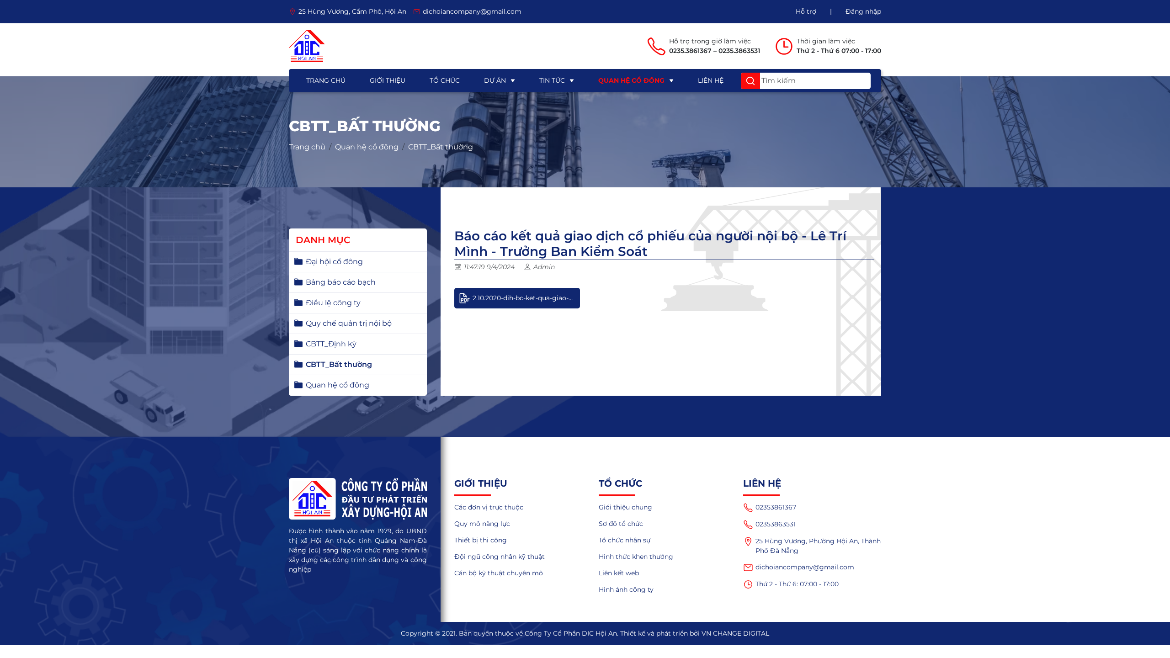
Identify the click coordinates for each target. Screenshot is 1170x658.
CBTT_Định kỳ (331, 344)
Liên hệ (710, 80)
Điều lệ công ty (333, 302)
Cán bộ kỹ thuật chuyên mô (498, 573)
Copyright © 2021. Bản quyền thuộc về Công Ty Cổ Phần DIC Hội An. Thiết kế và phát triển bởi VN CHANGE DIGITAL (585, 633)
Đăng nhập (863, 11)
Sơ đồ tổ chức (621, 524)
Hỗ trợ (806, 11)
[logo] (307, 46)
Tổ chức (445, 80)
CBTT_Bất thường (440, 147)
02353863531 (775, 524)
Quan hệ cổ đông (631, 80)
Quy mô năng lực (482, 524)
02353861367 (775, 507)
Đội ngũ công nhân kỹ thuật (499, 556)
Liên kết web (619, 573)
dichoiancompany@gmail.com (804, 567)
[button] (750, 81)
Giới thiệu (387, 80)
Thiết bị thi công (480, 540)
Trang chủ (326, 80)
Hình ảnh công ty (626, 589)
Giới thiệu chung (625, 507)
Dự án (495, 80)
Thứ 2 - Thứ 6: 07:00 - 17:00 (797, 584)
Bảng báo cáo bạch (341, 282)
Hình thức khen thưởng (636, 556)
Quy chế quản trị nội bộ (349, 323)
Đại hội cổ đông (334, 261)
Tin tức (552, 80)
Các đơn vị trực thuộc (488, 507)
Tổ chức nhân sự (624, 540)
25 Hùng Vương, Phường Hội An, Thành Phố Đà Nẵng (818, 546)
